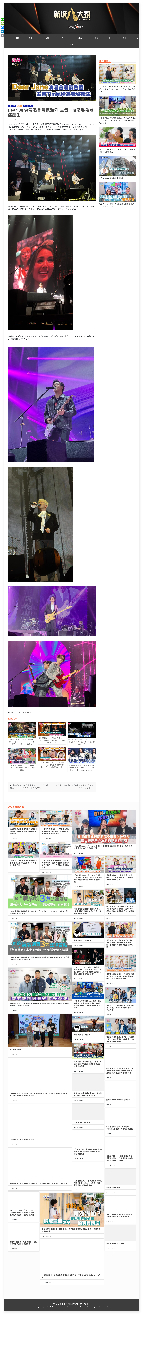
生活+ (80, 38)
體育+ (111, 38)
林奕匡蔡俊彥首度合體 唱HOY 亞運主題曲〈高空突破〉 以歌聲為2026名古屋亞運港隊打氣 (120, 1039)
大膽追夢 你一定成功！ (83, 1035)
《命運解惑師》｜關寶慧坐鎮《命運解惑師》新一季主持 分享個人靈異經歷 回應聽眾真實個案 (88, 1183)
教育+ (64, 38)
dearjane (14, 712)
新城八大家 (27, 712)
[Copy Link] (2, 35)
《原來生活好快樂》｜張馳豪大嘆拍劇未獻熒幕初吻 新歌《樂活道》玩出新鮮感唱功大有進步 (56, 831)
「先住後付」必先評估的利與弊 (22, 1139)
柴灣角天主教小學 (113, 1187)
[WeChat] (2, 23)
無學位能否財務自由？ (82, 940)
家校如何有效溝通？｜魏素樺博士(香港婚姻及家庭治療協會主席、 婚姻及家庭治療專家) (88, 911)
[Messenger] (2, 27)
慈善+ (72, 45)
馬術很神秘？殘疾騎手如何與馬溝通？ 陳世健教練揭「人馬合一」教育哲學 (39, 1183)
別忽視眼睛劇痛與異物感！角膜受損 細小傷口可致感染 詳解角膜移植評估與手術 (23, 831)
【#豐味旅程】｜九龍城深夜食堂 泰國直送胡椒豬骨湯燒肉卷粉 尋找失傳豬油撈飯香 (88, 1151)
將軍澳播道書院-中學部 (115, 1243)
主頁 (18, 38)
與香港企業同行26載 (82, 1122)
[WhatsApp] (2, 19)
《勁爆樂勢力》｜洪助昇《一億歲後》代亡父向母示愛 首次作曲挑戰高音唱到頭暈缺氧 (119, 877)
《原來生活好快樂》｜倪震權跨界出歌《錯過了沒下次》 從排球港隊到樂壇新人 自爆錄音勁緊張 (120, 976)
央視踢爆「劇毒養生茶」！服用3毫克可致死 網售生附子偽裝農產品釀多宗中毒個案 (87, 1064)
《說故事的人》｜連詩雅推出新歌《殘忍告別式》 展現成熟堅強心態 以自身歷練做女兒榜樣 (119, 1158)
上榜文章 (12, 106)
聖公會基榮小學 (16, 1049)
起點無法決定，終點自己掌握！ (118, 1100)
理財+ (47, 38)
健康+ (31, 38)
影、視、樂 (28, 106)
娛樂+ (97, 38)
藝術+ (125, 38)
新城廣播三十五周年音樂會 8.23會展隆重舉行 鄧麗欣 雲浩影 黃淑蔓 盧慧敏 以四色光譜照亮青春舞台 (119, 1070)
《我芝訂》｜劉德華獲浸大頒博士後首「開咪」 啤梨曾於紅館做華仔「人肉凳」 (120, 1007)
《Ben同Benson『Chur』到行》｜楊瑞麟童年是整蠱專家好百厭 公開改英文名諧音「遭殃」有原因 (23, 1212)
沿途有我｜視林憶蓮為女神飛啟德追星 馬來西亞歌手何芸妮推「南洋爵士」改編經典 (23, 863)
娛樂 (20, 712)
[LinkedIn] (2, 31)
